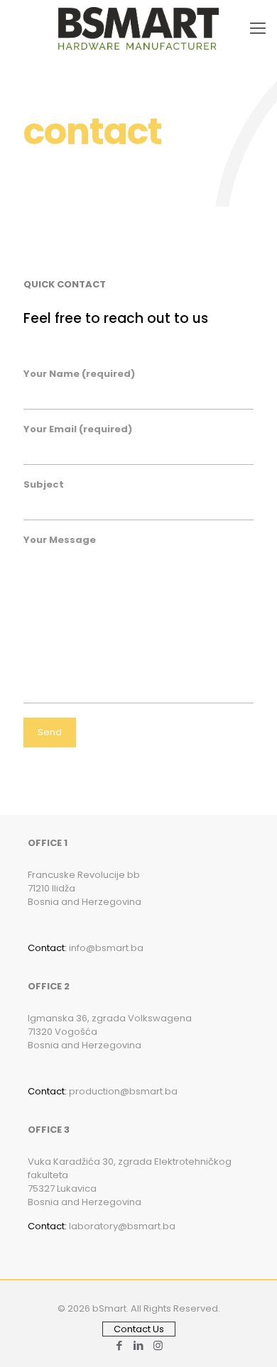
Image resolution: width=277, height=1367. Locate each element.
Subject (43, 484)
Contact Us (139, 1329)
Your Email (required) (77, 429)
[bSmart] (138, 28)
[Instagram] (158, 1345)
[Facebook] (119, 1345)
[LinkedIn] (138, 1345)
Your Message (59, 540)
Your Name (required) (79, 373)
